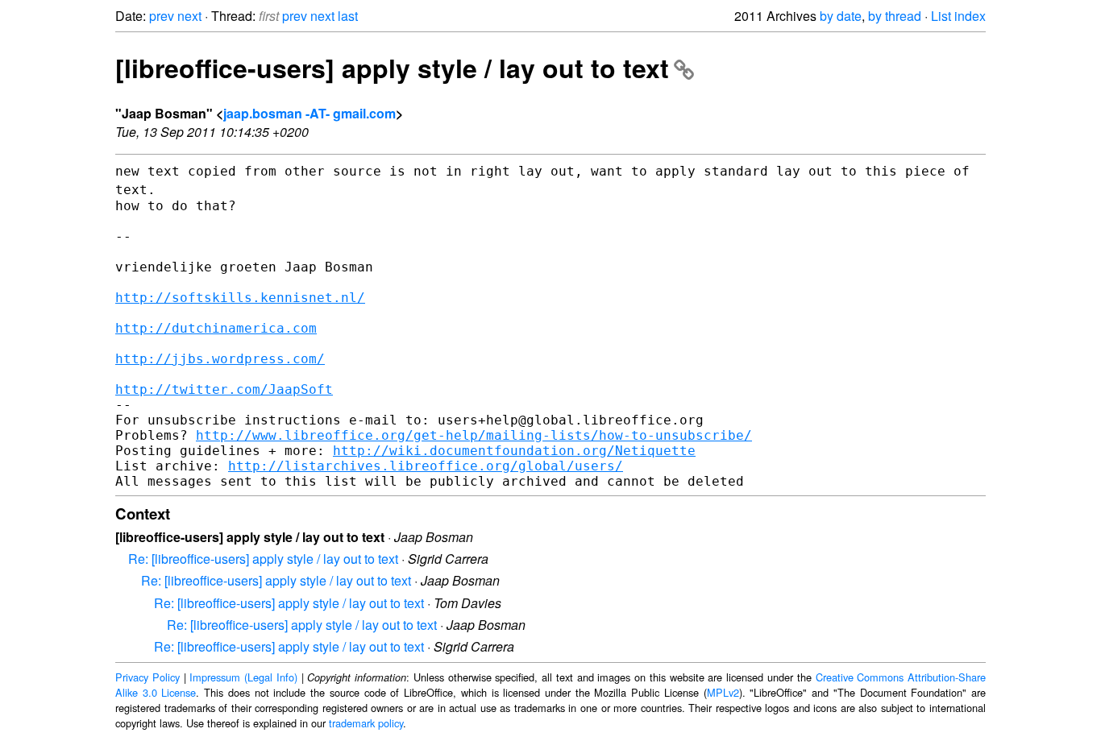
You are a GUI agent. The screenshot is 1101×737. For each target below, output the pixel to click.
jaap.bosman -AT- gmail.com (309, 113)
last (348, 15)
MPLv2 (723, 692)
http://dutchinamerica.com (216, 328)
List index (958, 15)
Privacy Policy (147, 677)
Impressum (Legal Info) (243, 677)
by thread (894, 15)
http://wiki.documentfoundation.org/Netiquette (514, 450)
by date (841, 15)
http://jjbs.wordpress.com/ (220, 358)
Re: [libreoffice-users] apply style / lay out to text (263, 558)
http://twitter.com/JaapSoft (224, 389)
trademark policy (366, 723)
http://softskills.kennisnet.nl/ (240, 297)
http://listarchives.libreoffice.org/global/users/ (425, 466)
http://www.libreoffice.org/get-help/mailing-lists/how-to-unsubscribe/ (474, 435)
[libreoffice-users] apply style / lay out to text (392, 67)
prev (161, 15)
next (189, 15)
